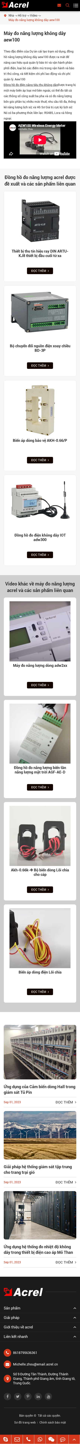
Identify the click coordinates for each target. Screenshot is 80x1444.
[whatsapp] (39, 1439)
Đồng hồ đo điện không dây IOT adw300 (40, 537)
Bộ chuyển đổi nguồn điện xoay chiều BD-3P (40, 348)
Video (33, 15)
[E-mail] (17, 1439)
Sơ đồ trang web (25, 1422)
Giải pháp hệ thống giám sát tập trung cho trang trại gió (38, 1169)
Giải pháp (11, 1317)
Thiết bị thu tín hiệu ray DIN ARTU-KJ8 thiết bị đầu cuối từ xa (40, 253)
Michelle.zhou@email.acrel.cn (35, 1364)
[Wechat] (51, 1439)
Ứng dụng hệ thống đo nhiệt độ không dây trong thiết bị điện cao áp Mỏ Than (38, 1249)
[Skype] (5, 1439)
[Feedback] (62, 1439)
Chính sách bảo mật (52, 1422)
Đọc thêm (39, 271)
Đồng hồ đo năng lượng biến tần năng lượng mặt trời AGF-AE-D (40, 769)
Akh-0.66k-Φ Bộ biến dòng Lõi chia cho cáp (40, 872)
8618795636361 (25, 1353)
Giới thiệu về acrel (18, 1327)
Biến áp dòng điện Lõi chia (40, 972)
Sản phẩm (12, 1308)
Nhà (11, 15)
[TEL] (28, 1439)
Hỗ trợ (22, 15)
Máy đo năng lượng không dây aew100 (34, 20)
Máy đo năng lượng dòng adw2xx (40, 665)
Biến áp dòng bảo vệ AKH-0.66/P (40, 440)
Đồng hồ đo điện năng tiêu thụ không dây (31, 85)
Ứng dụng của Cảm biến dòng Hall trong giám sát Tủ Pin (39, 1089)
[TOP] (74, 1439)
